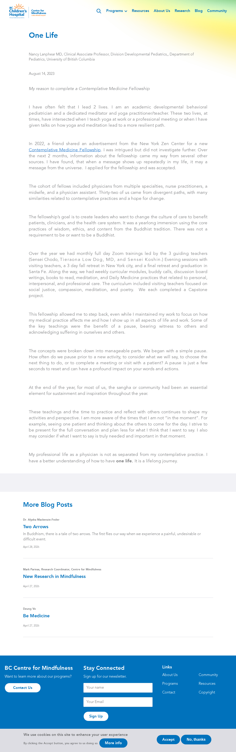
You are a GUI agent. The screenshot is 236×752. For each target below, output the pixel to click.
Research (182, 11)
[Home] (27, 11)
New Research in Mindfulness (54, 576)
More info (113, 743)
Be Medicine (36, 615)
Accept (168, 739)
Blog (199, 11)
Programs (114, 11)
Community (217, 11)
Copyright (207, 692)
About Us (162, 11)
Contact (168, 692)
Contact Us (22, 687)
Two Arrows (35, 526)
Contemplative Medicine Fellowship (65, 150)
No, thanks (196, 739)
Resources (140, 11)
